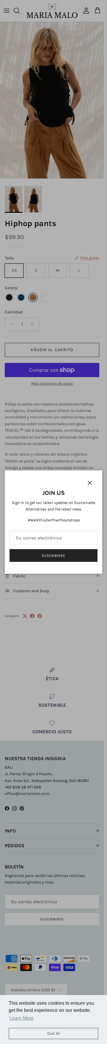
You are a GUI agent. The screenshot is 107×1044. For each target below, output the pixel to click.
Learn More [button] (22, 1018)
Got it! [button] (53, 1033)
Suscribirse (54, 556)
